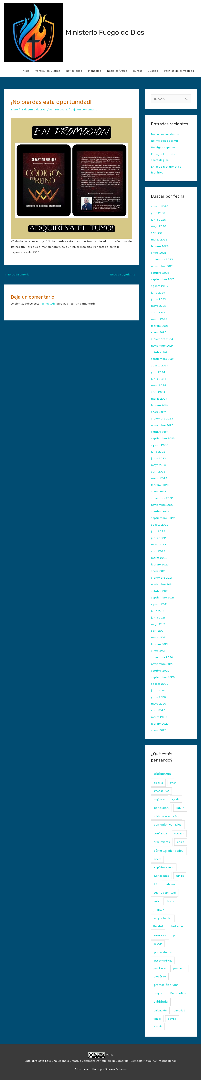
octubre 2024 (160, 352)
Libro (14, 109)
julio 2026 (158, 213)
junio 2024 (158, 379)
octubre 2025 (160, 272)
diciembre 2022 (162, 498)
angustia (159, 799)
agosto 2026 (159, 206)
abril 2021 (157, 630)
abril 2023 (158, 471)
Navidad (158, 926)
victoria (157, 1026)
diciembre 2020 (162, 657)
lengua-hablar (162, 918)
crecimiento (162, 842)
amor (173, 782)
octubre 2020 (160, 670)
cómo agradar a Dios (168, 850)
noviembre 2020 (162, 664)
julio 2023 (158, 451)
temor (157, 1018)
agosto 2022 (159, 524)
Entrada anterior (17, 274)
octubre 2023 (160, 432)
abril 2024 (158, 392)
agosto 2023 (159, 445)
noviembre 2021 (162, 584)
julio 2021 (157, 611)
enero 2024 (158, 412)
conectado (48, 303)
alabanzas (162, 774)
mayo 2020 (158, 703)
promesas (179, 968)
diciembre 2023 (162, 418)
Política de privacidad (179, 70)
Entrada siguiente (124, 274)
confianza (160, 833)
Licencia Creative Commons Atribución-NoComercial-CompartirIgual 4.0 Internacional (117, 1061)
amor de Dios (161, 790)
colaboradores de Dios (166, 816)
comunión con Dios (168, 824)
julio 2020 (158, 690)
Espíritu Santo (164, 867)
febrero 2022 (160, 564)
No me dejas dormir (164, 140)
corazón (179, 833)
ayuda (175, 799)
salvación (160, 1010)
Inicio (25, 70)
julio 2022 (158, 531)
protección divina (166, 985)
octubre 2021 (160, 591)
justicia (159, 910)
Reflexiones (74, 70)
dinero (157, 859)
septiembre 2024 (163, 359)
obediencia (176, 926)
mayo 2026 (158, 226)
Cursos (138, 70)
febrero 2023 (160, 485)
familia (180, 875)
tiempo (172, 1018)
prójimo (158, 993)
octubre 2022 (160, 511)
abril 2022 (158, 551)
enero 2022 (158, 571)
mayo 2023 (158, 465)
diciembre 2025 (162, 259)
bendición (161, 808)
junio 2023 (158, 458)
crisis (180, 842)
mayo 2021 (158, 624)
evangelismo (161, 875)
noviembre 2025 (162, 266)
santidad (179, 1010)
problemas (159, 968)
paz (175, 935)
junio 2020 (158, 697)
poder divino (163, 952)
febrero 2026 (160, 246)
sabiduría (161, 1001)
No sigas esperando (164, 147)
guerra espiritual (165, 892)
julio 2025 (158, 292)
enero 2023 (158, 491)
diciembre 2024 (162, 339)
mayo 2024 (158, 385)
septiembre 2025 (163, 279)
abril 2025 (158, 312)
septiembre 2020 (163, 677)
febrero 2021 (159, 644)
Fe (155, 884)
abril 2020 (158, 710)
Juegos (153, 70)
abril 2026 (158, 233)
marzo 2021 (158, 637)
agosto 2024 (159, 365)
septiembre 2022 (163, 518)
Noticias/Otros (117, 70)
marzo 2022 (159, 558)
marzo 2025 (159, 319)
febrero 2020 (160, 723)
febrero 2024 (160, 405)
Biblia (180, 808)
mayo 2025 (158, 305)
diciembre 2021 (161, 577)
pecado (157, 943)
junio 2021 (158, 617)
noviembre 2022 (162, 505)
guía (156, 901)
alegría (158, 783)
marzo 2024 (159, 398)
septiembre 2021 (162, 597)
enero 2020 (158, 730)
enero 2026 (158, 252)
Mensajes (94, 70)
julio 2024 (158, 372)
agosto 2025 (159, 286)
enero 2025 (158, 332)
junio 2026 (158, 219)
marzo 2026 (159, 239)
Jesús (170, 901)
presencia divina (162, 960)
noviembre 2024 (162, 345)
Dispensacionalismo (165, 134)
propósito (159, 976)
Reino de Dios (178, 993)
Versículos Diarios (47, 70)
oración (160, 935)
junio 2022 (158, 538)
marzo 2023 (159, 478)
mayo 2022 (158, 544)
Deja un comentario (83, 109)
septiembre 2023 (163, 438)
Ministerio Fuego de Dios (105, 32)
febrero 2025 (159, 326)
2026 (109, 1055)
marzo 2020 (159, 717)
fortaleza (169, 884)
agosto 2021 (159, 604)
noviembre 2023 (162, 425)
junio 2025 (158, 299)
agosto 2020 (159, 683)
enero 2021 (158, 650)
